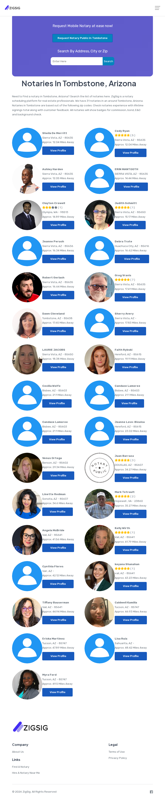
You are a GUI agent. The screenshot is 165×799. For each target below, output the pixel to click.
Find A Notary (20, 766)
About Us (18, 751)
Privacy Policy (118, 757)
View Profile (58, 150)
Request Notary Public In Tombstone (82, 38)
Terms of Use (117, 751)
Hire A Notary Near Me (26, 772)
